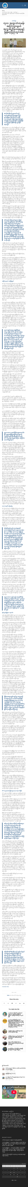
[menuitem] (21, 5)
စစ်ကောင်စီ (13, 995)
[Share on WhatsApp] (16, 1003)
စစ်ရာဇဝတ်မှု (18, 995)
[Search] (21, 5)
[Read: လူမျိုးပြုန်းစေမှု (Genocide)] (3, 1074)
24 (17, 1174)
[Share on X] (8, 1003)
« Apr (12, 1180)
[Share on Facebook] (4, 1003)
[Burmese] (11, 5)
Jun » (15, 1180)
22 (10, 1174)
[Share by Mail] (24, 1003)
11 (20, 1170)
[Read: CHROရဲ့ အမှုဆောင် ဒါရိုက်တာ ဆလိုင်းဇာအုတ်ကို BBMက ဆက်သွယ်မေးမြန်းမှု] (3, 1069)
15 (10, 1172)
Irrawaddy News (5, 986)
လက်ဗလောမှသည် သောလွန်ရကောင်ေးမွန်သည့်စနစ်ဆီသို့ (12, 1139)
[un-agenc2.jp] (14, 43)
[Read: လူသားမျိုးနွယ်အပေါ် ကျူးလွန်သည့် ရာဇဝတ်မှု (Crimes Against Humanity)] (3, 1078)
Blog (3, 10)
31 (17, 1176)
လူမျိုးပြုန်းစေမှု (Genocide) (10, 1073)
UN (10, 995)
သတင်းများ (14, 20)
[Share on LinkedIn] (20, 1003)
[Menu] (25, 5)
